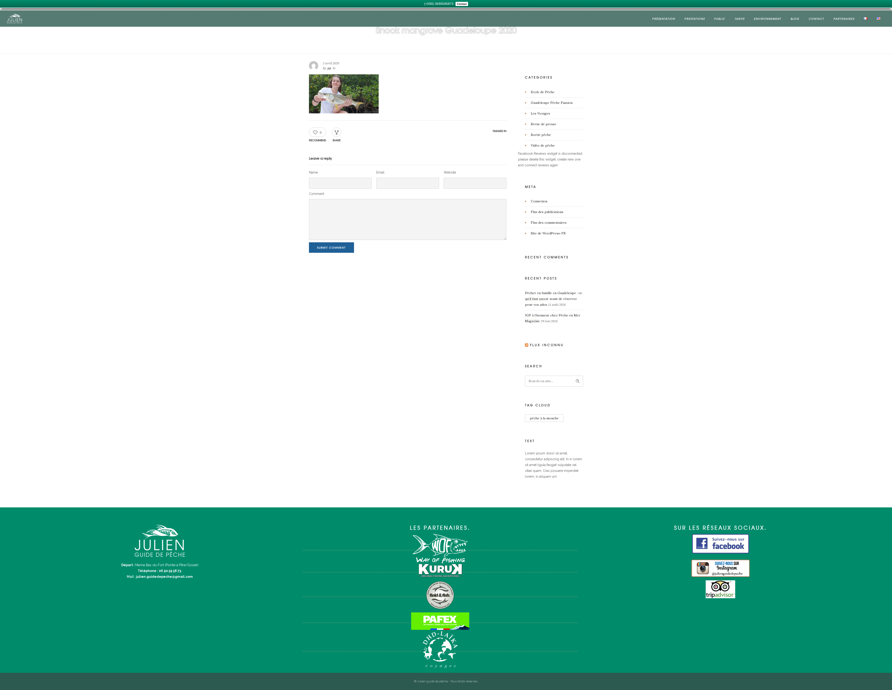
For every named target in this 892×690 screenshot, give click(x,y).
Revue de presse (543, 124)
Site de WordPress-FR (548, 233)
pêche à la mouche (544, 418)
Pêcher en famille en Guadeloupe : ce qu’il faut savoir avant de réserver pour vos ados (553, 299)
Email (380, 172)
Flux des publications (547, 212)
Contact (816, 18)
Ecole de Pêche (542, 92)
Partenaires (843, 18)
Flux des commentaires (549, 222)
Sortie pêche (541, 135)
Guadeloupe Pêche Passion (552, 103)
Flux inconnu (547, 345)
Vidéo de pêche (543, 145)
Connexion (539, 201)
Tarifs (739, 18)
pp (329, 68)
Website (450, 172)
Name (313, 172)
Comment (316, 194)
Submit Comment (331, 247)
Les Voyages (540, 113)
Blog (794, 18)
